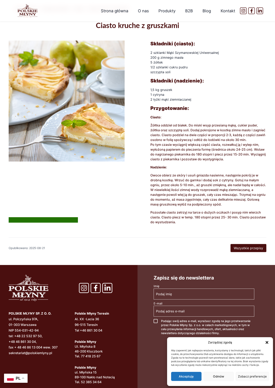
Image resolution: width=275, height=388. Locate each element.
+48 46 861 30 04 (22, 342)
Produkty (167, 10)
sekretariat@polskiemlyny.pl (30, 353)
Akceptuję (186, 376)
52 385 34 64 (91, 382)
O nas (143, 10)
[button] (267, 342)
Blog (207, 10)
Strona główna (114, 10)
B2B (189, 10)
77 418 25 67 (90, 356)
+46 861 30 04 (91, 330)
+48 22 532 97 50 (28, 336)
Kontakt (228, 10)
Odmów (218, 376)
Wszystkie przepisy (248, 248)
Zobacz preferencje (252, 376)
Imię (156, 286)
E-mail (158, 303)
